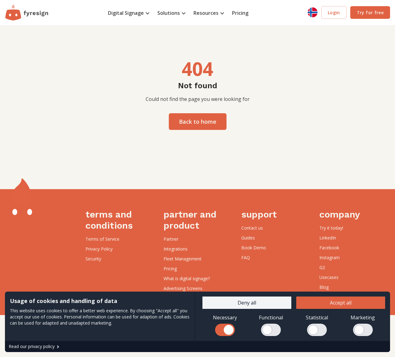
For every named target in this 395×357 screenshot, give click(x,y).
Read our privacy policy (32, 346)
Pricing (240, 13)
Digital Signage (126, 13)
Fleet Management (183, 259)
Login (334, 12)
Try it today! (331, 228)
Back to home (197, 121)
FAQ (245, 257)
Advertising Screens (183, 288)
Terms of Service (102, 239)
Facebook (329, 248)
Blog (324, 287)
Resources (205, 13)
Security (93, 259)
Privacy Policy (99, 249)
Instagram (329, 257)
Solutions (168, 13)
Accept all (340, 302)
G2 (322, 267)
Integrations (176, 249)
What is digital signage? (187, 278)
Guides (248, 238)
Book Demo (253, 248)
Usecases (329, 277)
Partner (171, 239)
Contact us (252, 228)
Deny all (247, 302)
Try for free (370, 12)
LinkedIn (327, 238)
